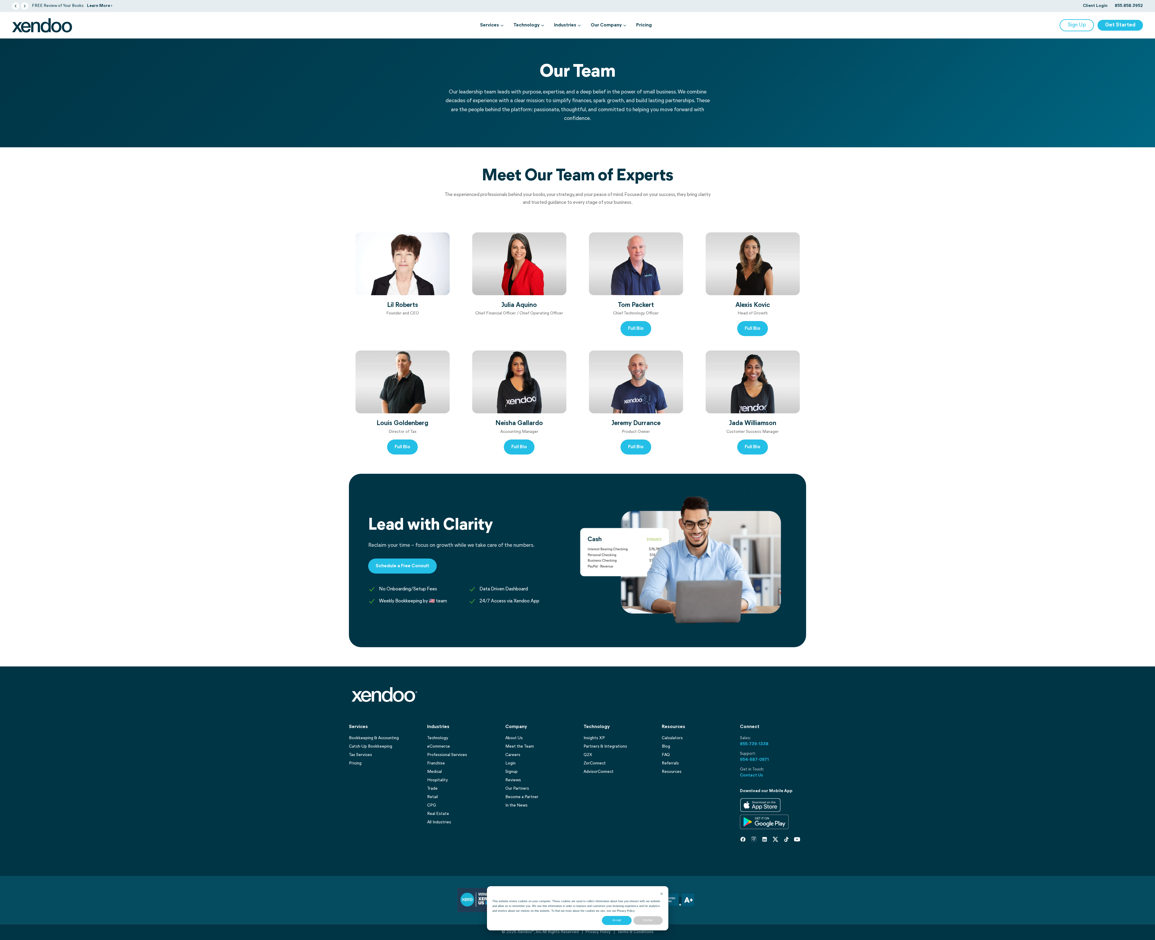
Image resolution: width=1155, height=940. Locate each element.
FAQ (666, 755)
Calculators (672, 738)
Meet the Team (519, 746)
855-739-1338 (754, 744)
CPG (431, 805)
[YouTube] (797, 839)
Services (489, 25)
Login (510, 763)
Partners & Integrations (605, 746)
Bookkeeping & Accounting (374, 738)
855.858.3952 (1129, 6)
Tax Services (360, 755)
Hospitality (437, 780)
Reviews (513, 780)
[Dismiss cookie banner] (661, 894)
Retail (432, 797)
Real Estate (438, 814)
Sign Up (1077, 25)
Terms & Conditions (635, 932)
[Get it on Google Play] (764, 822)
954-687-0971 (754, 760)
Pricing (644, 25)
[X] (775, 839)
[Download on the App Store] (760, 805)
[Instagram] (754, 839)
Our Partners (517, 788)
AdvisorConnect (599, 772)
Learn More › (99, 6)
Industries (565, 25)
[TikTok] (786, 839)
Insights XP (594, 738)
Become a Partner (521, 797)
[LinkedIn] (765, 839)
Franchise (436, 763)
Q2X (588, 755)
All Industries (439, 822)
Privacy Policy (625, 910)
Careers (512, 755)
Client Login (1095, 6)
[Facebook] (743, 839)
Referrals (670, 763)
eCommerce (438, 746)
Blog (666, 746)
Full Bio (636, 328)
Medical (434, 772)
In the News (516, 805)
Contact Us (751, 775)
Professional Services (447, 755)
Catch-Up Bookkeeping (370, 746)
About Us (514, 738)
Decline (648, 920)
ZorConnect (595, 763)
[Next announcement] (24, 6)
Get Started (1120, 25)
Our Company (606, 25)
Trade (432, 788)
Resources (672, 772)
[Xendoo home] (42, 25)
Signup (511, 772)
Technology (526, 25)
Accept (616, 920)
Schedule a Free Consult (402, 566)
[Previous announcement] (15, 6)
